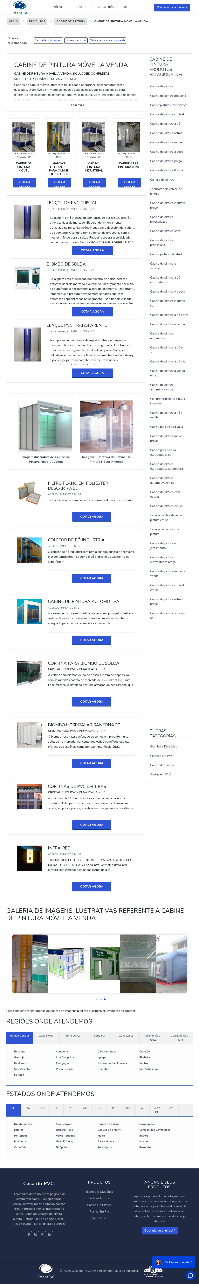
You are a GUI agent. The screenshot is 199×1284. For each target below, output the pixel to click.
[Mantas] (58, 136)
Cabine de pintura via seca (167, 291)
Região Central (19, 1035)
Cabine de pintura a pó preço (169, 315)
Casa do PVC (39, 1183)
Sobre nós (105, 7)
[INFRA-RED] (29, 858)
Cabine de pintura (162, 86)
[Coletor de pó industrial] (29, 550)
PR (70, 1108)
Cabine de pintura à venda (167, 324)
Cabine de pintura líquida (166, 170)
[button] (96, 998)
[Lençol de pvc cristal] (27, 222)
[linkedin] (50, 1234)
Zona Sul (99, 1035)
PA (185, 1108)
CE (142, 1108)
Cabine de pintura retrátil (166, 133)
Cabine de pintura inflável (167, 114)
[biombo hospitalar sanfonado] (29, 735)
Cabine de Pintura (162, 765)
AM (171, 1108)
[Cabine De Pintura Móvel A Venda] (45, 427)
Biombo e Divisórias (163, 746)
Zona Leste (126, 1035)
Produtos (80, 7)
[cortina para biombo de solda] (29, 673)
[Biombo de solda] (27, 278)
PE (113, 1108)
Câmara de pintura (75, 40)
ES (42, 1108)
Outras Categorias (162, 733)
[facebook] (29, 1234)
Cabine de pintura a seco (166, 152)
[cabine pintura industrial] (93, 136)
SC (85, 1108)
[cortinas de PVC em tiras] (29, 796)
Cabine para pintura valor (166, 427)
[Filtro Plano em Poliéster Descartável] (29, 493)
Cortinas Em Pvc (99, 1198)
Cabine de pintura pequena (168, 96)
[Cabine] (128, 136)
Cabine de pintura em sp (166, 506)
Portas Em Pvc (99, 1211)
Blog (128, 7)
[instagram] (36, 1234)
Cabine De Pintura (99, 1205)
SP (56, 1108)
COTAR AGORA (24, 183)
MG (28, 1108)
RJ (13, 1108)
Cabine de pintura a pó (165, 124)
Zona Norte (46, 1035)
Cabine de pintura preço (48, 40)
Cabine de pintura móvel (166, 142)
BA (128, 1108)
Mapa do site (99, 1218)
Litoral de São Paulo (179, 1038)
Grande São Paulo (152, 1038)
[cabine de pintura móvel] (23, 136)
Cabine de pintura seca (165, 231)
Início (57, 7)
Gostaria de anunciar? (172, 7)
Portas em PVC (160, 774)
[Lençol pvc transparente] (27, 344)
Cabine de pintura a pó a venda (107, 40)
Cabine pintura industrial (166, 254)
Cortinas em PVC (161, 756)
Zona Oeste (72, 1035)
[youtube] (43, 1234)
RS (99, 1108)
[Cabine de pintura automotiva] (29, 611)
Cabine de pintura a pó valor (169, 361)
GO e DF (157, 1110)
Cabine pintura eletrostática (168, 105)
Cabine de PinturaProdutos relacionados (165, 67)
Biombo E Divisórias (99, 1192)
